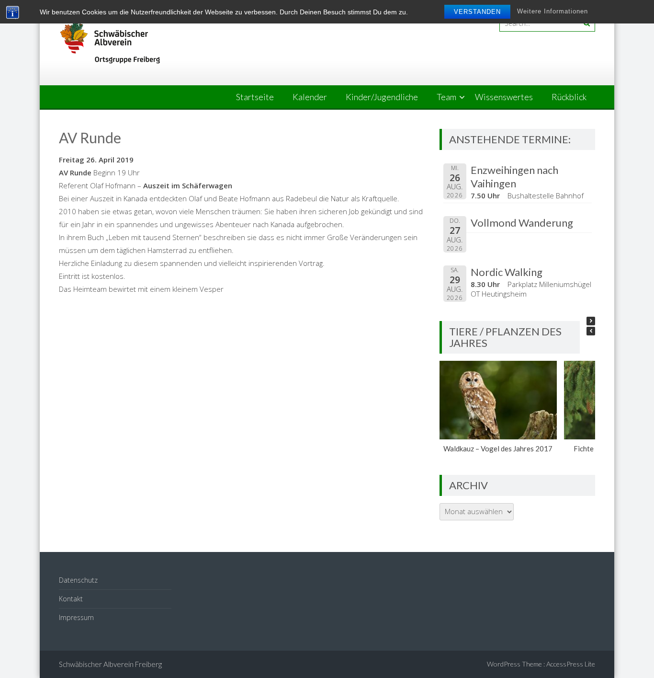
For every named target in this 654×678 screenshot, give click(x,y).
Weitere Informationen (552, 11)
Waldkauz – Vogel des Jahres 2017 (498, 448)
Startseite (255, 97)
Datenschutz (78, 580)
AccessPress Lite (570, 664)
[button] (590, 321)
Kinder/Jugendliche (382, 97)
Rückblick (569, 97)
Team (446, 97)
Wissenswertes (504, 97)
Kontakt (71, 598)
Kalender (310, 97)
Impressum (76, 617)
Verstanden (477, 11)
